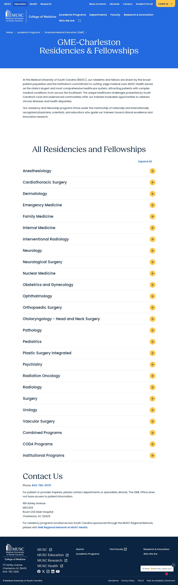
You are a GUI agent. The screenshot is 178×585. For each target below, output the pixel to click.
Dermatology (88, 193)
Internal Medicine (88, 227)
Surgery (88, 398)
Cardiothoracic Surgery (88, 182)
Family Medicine (88, 216)
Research (46, 4)
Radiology (88, 387)
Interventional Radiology (88, 239)
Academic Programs (72, 14)
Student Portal (144, 4)
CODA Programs (88, 444)
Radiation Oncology (88, 375)
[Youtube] (58, 571)
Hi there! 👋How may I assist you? (157, 568)
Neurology (88, 250)
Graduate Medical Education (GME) (64, 32)
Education (20, 4)
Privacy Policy (128, 580)
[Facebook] (39, 571)
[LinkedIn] (52, 571)
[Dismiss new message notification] (173, 565)
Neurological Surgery (88, 261)
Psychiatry (88, 364)
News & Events (97, 4)
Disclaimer (113, 580)
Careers (127, 4)
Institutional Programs (88, 455)
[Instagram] (48, 571)
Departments (98, 14)
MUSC (7, 4)
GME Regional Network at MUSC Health (63, 527)
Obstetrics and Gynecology (88, 284)
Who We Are (66, 20)
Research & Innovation (138, 14)
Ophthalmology (88, 296)
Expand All (145, 161)
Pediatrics (88, 341)
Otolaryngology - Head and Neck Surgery (88, 318)
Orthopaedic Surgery (88, 307)
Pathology (88, 330)
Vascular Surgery (88, 421)
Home (9, 32)
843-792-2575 (41, 485)
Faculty (115, 14)
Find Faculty (118, 549)
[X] (43, 571)
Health (33, 4)
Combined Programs (88, 432)
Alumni (80, 549)
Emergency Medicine (88, 205)
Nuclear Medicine (88, 273)
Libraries (114, 4)
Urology (88, 409)
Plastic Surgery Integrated (88, 353)
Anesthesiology (88, 170)
